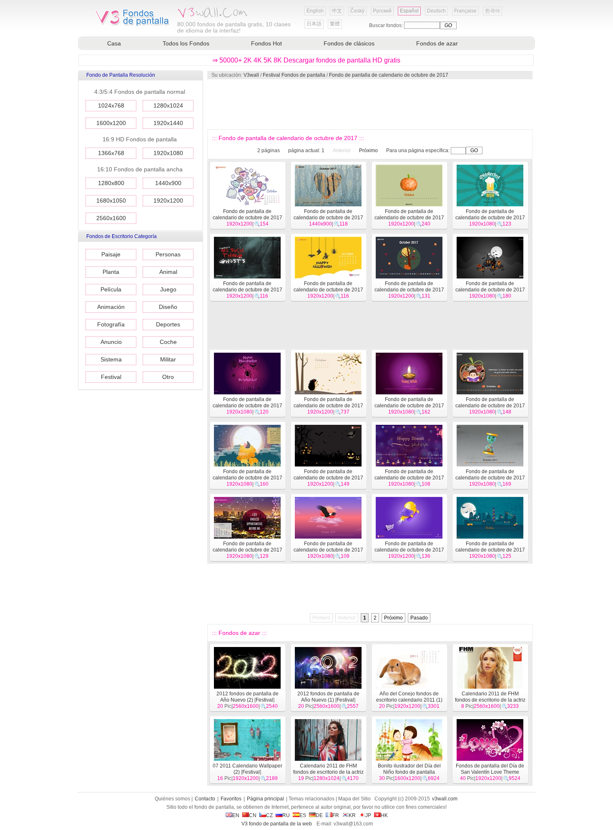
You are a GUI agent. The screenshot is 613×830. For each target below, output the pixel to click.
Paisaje (111, 254)
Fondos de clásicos (349, 43)
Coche (168, 342)
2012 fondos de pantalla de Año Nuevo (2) (247, 697)
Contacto (205, 799)
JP (368, 815)
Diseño (168, 306)
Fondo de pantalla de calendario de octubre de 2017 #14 (409, 405)
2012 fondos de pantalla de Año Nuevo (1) (328, 697)
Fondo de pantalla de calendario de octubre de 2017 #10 (409, 478)
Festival (111, 377)
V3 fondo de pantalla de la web (276, 824)
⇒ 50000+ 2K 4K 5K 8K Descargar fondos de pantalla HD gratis (306, 60)
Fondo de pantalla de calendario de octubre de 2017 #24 (247, 217)
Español (409, 11)
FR (335, 815)
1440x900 (168, 183)
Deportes (168, 324)
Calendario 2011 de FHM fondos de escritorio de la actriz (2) (490, 700)
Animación (111, 306)
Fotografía (111, 324)
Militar (168, 359)
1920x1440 (168, 123)
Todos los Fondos (186, 43)
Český (357, 11)
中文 (337, 11)
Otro (168, 377)
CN (252, 815)
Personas (168, 254)
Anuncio (111, 342)
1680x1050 (111, 200)
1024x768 (111, 105)
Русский (382, 11)
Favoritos (231, 799)
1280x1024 (168, 105)
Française (465, 11)
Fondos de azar (437, 43)
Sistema (111, 359)
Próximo (368, 150)
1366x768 (111, 153)
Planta (111, 271)
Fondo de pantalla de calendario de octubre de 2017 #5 (490, 550)
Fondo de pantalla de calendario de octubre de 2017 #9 (490, 478)
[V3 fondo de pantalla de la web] (132, 25)
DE (319, 815)
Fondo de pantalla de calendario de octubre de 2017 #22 (409, 217)
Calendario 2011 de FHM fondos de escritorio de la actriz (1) (328, 772)
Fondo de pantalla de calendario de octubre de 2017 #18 (409, 290)
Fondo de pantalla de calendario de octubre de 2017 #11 (328, 478)
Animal (168, 271)
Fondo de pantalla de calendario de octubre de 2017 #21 (490, 217)
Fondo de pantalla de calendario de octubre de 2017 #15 (328, 405)
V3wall (251, 75)
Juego (168, 289)
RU (286, 815)
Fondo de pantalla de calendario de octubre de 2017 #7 (328, 550)
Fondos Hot (266, 43)
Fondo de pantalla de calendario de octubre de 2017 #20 (247, 290)
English (315, 11)
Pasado (419, 618)
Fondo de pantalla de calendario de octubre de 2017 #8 (247, 550)
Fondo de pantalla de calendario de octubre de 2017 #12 (247, 478)
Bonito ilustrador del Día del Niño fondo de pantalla (409, 769)
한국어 (492, 11)
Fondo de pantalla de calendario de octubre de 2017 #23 (328, 217)
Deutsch (436, 11)
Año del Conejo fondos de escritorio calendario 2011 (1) (409, 697)
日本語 (314, 24)
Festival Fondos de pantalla (294, 75)
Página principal (265, 799)
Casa (114, 43)
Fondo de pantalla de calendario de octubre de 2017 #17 (490, 290)
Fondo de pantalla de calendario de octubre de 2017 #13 (490, 405)
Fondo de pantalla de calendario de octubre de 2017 (388, 75)
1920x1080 (168, 153)
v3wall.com (444, 799)
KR (352, 815)
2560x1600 (111, 218)
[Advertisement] (369, 104)
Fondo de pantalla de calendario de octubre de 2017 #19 (328, 290)
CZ (269, 815)
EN (235, 815)
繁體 (335, 24)
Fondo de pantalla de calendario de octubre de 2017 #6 (409, 550)
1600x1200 (111, 123)
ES (302, 815)
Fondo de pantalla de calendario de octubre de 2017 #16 (247, 405)
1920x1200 (168, 200)
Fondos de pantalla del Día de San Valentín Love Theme (490, 769)
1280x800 (111, 183)
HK (384, 815)
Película (110, 289)
